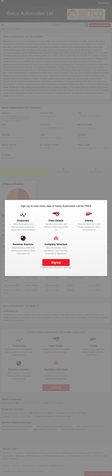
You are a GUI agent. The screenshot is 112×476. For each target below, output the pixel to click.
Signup (56, 262)
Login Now (67, 267)
